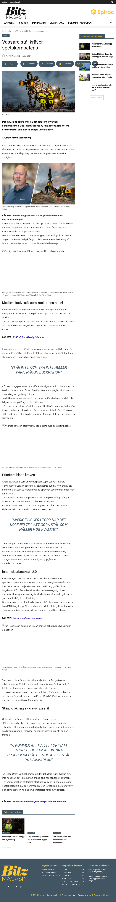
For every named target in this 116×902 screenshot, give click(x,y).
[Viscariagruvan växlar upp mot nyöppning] (13, 826)
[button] (111, 22)
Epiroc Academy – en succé (27, 618)
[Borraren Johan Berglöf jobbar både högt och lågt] (84, 77)
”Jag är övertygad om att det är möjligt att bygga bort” (37, 840)
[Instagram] (112, 2)
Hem (4, 31)
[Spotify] (20, 887)
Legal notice (53, 895)
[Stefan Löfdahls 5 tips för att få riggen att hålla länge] (84, 56)
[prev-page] (4, 849)
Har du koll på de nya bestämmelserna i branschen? (62, 840)
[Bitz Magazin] (17, 12)
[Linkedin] (16, 887)
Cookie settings (101, 895)
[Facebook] (8, 887)
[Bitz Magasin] (4, 55)
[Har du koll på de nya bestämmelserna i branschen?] (64, 826)
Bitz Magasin (13, 56)
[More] (95, 64)
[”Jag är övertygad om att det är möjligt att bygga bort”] (38, 826)
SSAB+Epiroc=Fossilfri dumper (28, 337)
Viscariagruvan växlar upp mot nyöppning (97, 871)
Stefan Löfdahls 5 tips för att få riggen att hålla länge (98, 879)
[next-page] (9, 849)
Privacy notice (69, 895)
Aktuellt (11, 31)
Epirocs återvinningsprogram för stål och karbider (39, 801)
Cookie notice (84, 895)
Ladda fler (95, 97)
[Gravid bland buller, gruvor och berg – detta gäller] (84, 67)
